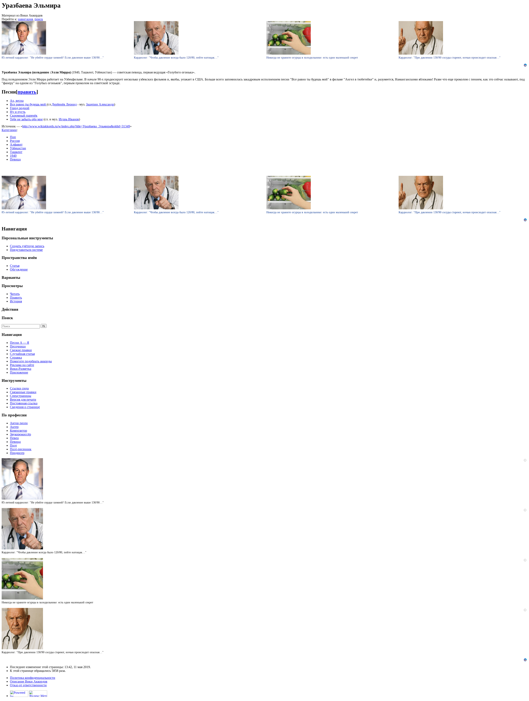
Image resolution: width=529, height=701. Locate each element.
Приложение (19, 372)
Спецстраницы (20, 396)
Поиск (7, 318)
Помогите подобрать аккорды (31, 361)
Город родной (19, 108)
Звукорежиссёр (20, 434)
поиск (39, 19)
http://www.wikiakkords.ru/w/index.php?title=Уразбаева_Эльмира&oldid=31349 (76, 126)
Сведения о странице (25, 407)
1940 (13, 155)
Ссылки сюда (19, 388)
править (27, 92)
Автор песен (19, 423)
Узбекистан (18, 148)
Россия (15, 141)
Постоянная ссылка (23, 403)
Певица (15, 159)
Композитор (18, 430)
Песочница (18, 346)
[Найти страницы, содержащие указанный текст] (43, 326)
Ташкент (16, 152)
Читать (15, 294)
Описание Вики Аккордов (28, 681)
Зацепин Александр (100, 104)
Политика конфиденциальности (32, 677)
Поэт (13, 445)
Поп (13, 137)
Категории (9, 130)
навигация (25, 19)
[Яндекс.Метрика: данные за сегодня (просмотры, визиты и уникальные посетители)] (38, 693)
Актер (14, 427)
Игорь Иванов (69, 119)
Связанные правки (23, 392)
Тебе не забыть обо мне (26, 119)
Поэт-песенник (20, 449)
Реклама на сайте (22, 365)
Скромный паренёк (23, 115)
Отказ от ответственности (28, 685)
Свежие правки (21, 350)
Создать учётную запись (27, 246)
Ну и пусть (17, 112)
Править (16, 297)
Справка (16, 357)
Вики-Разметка (20, 368)
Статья (14, 265)
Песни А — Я (19, 342)
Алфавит (16, 144)
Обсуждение (19, 269)
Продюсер (17, 453)
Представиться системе (26, 250)
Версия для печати (23, 399)
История (16, 301)
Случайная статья (22, 354)
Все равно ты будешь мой (28, 104)
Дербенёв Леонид (64, 104)
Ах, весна (17, 100)
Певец (14, 438)
